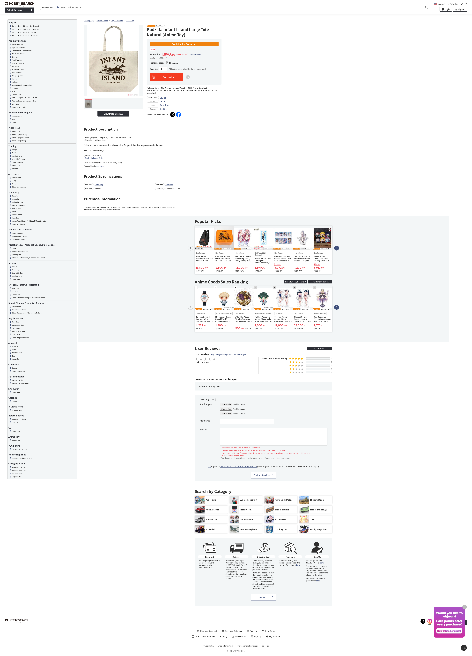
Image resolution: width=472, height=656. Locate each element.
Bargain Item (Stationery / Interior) (25, 29)
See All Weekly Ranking (294, 282)
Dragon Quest (17, 76)
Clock (14, 248)
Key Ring (15, 153)
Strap (14, 180)
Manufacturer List (19, 470)
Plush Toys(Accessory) (20, 137)
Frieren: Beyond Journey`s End (24, 101)
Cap (13, 356)
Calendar (15, 401)
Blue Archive (17, 72)
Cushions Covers (18, 239)
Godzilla (164, 108)
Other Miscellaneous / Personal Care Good (28, 258)
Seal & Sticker (17, 273)
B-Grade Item (17, 410)
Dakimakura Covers (19, 236)
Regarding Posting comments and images (228, 354)
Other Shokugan (18, 392)
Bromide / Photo (18, 159)
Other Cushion (17, 233)
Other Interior (17, 279)
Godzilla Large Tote (94, 157)
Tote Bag (15, 322)
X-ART (14, 119)
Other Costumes (18, 371)
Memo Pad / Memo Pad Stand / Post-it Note (29, 221)
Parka (14, 349)
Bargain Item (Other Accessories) (25, 35)
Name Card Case (18, 331)
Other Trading (17, 162)
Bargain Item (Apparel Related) (24, 32)
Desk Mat (15, 196)
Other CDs (16, 431)
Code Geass (16, 94)
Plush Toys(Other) (19, 141)
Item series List (18, 473)
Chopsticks (16, 294)
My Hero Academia (19, 47)
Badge (14, 149)
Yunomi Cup (16, 291)
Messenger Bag (18, 325)
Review (203, 429)
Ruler (14, 211)
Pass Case (16, 328)
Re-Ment (15, 168)
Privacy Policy (208, 646)
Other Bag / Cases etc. (20, 337)
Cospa (14, 368)
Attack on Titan (18, 69)
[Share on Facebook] (178, 114)
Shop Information (225, 646)
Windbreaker (17, 352)
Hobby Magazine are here (22, 458)
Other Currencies (195, 54)
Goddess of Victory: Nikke (22, 50)
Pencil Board (17, 214)
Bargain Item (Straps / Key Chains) (25, 26)
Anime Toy (16, 440)
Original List (16, 476)
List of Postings (318, 348)
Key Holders (16, 177)
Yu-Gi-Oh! (15, 88)
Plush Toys (16, 131)
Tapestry (15, 270)
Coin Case (16, 334)
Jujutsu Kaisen (17, 44)
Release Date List (19, 467)
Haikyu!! (15, 82)
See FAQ (262, 597)
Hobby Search (17, 116)
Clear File (15, 199)
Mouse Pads (16, 306)
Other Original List (19, 107)
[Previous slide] (190, 248)
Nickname (205, 420)
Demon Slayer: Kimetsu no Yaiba (24, 97)
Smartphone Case (19, 310)
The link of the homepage (247, 646)
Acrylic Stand (17, 156)
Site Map (265, 646)
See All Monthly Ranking (320, 282)
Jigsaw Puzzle (17, 380)
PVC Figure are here (19, 449)
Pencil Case (16, 208)
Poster (14, 267)
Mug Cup (15, 288)
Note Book (16, 218)
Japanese (100, 166)
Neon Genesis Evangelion (22, 85)
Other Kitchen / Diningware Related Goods (28, 297)
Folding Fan (16, 254)
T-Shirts (15, 346)
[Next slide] (336, 248)
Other (14, 122)
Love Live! (16, 104)
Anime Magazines (19, 419)
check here (230, 576)
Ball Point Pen (17, 202)
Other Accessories (19, 187)
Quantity (154, 69)
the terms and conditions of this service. (238, 466)
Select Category (14, 9)
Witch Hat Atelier (18, 54)
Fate (13, 91)
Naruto (14, 79)
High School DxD (18, 63)
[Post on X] (172, 114)
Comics (15, 422)
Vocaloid (15, 66)
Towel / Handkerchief (20, 251)
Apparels (15, 359)
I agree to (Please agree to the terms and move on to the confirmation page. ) (265, 466)
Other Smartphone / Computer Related (27, 313)
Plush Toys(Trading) (20, 134)
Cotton (163, 101)
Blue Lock (15, 57)
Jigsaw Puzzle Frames (20, 383)
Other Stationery (18, 224)
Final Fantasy (17, 60)
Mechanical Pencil (19, 205)
